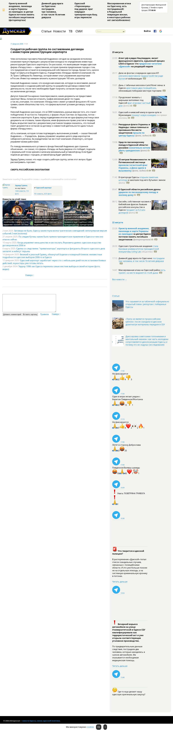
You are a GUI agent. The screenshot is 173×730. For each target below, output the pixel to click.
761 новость (38, 194)
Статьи (46, 31)
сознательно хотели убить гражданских (134, 149)
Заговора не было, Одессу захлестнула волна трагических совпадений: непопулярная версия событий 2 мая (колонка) (55, 232)
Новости (59, 31)
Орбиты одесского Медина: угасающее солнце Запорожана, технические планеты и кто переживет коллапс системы (17, 221)
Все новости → (119, 279)
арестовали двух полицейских (141, 88)
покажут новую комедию (144, 115)
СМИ (78, 31)
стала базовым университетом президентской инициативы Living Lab (139, 249)
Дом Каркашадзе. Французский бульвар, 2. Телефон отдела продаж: (153, 7)
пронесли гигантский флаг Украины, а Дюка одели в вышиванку (133, 168)
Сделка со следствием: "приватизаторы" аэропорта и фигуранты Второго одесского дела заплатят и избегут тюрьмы (54, 250)
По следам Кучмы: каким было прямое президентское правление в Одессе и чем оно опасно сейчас (53, 238)
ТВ (70, 31)
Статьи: (116, 295)
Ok (98, 727)
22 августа (117, 222)
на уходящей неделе (142, 66)
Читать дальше (119, 581)
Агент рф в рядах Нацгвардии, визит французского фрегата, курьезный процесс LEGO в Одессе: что (142, 61)
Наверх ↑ (29, 275)
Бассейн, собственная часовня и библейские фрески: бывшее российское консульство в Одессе (135, 205)
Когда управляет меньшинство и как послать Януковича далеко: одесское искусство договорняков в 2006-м (52, 244)
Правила (44, 314)
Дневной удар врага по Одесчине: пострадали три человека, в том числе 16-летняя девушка (53, 10)
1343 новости (20, 191)
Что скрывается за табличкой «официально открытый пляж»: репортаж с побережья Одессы (147, 304)
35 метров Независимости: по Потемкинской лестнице (134, 161)
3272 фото (48, 194)
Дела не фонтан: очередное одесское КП (139, 73)
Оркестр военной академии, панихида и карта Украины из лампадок (134, 231)
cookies (90, 727)
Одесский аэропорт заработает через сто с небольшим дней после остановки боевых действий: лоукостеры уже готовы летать (54, 262)
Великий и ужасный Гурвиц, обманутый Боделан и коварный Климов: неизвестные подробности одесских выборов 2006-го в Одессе (52, 256)
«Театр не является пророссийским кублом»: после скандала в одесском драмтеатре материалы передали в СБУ (145, 322)
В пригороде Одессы (129, 177)
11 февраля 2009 (17, 44)
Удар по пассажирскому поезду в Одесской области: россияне (133, 145)
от (133, 78)
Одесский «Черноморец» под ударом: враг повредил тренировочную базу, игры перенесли (86, 10)
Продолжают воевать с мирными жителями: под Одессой (131, 100)
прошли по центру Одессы (132, 134)
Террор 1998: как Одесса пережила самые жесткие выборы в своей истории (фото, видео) (51, 268)
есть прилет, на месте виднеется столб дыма (142, 271)
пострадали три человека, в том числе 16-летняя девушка (142, 259)
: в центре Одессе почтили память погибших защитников (135, 237)
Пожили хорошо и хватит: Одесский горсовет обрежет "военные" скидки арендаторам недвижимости (48, 221)
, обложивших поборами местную (140, 89)
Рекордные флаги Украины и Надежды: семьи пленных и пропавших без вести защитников (134, 128)
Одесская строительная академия (136, 246)
